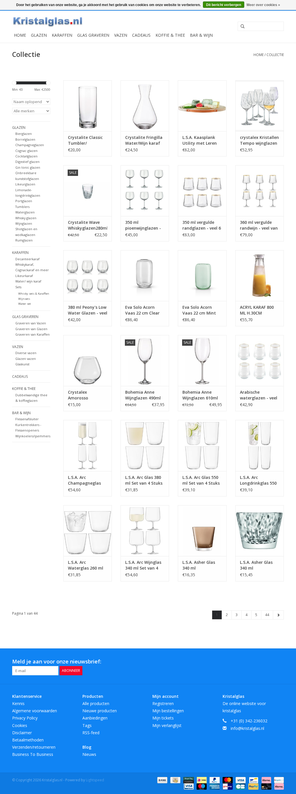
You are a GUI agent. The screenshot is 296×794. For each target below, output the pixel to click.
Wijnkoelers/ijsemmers (32, 436)
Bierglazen (23, 133)
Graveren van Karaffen (32, 334)
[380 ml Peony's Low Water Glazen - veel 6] (87, 275)
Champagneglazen (29, 145)
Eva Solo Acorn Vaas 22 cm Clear (142, 310)
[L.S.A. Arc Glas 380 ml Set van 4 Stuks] (145, 445)
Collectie (275, 54)
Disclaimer (22, 732)
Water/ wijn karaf (28, 281)
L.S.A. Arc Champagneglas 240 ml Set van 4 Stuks (84, 480)
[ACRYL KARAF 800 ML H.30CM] (259, 275)
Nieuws (89, 754)
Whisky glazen (25, 218)
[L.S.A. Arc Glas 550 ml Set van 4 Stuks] (202, 445)
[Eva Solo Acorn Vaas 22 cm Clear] (145, 275)
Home (20, 35)
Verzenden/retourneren (34, 747)
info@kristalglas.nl (247, 728)
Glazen (39, 35)
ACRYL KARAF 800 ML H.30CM (257, 310)
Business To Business (32, 754)
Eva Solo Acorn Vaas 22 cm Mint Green (199, 310)
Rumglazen (24, 240)
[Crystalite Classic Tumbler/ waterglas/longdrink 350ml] (87, 105)
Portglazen (23, 201)
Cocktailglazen (26, 156)
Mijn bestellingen (168, 710)
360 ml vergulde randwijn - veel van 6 (259, 225)
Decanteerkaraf (27, 259)
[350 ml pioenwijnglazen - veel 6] (145, 190)
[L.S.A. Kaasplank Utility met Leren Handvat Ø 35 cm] (202, 105)
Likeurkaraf (24, 276)
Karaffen (62, 35)
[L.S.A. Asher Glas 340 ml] (202, 530)
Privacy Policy (25, 718)
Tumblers (22, 206)
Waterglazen (25, 212)
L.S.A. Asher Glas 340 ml (198, 565)
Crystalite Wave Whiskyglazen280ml (87, 225)
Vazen (120, 35)
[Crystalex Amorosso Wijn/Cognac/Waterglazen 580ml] (87, 360)
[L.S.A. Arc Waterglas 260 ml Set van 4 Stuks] (87, 530)
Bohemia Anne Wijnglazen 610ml (200, 395)
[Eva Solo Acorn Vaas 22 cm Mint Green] (202, 275)
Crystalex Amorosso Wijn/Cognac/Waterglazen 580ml (87, 395)
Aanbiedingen (95, 718)
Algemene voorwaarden (34, 710)
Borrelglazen (25, 139)
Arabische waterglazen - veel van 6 (258, 395)
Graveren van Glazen (31, 329)
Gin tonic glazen (27, 167)
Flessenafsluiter (27, 419)
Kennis (18, 703)
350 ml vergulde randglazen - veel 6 (201, 225)
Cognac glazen (26, 150)
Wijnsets (24, 299)
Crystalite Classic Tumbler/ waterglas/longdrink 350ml (87, 140)
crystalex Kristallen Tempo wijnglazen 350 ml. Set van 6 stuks (259, 140)
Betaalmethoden (28, 740)
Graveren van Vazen (30, 323)
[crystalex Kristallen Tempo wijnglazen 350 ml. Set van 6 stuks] (259, 105)
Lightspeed (95, 780)
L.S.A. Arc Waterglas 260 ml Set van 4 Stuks (85, 565)
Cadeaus (141, 35)
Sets (18, 287)
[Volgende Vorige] (278, 615)
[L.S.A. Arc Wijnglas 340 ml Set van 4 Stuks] (145, 530)
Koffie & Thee (170, 35)
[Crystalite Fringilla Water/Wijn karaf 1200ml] (145, 105)
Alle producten (95, 703)
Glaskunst (22, 364)
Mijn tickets (163, 718)
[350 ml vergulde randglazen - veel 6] (202, 190)
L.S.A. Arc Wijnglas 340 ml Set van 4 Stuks (143, 565)
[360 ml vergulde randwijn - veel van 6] (259, 190)
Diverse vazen (25, 353)
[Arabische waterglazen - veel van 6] (259, 360)
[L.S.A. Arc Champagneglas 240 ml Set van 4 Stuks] (87, 445)
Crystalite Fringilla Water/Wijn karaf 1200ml (143, 140)
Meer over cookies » (263, 5)
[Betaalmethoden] (161, 779)
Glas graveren (93, 35)
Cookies (19, 725)
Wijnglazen (23, 223)
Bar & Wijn (201, 35)
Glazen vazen (25, 358)
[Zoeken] (240, 26)
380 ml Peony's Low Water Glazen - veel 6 (87, 310)
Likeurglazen (25, 184)
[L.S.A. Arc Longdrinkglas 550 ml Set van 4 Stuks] (259, 445)
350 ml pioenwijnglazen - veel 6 (143, 225)
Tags (87, 725)
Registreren (163, 703)
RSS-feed (90, 732)
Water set (24, 304)
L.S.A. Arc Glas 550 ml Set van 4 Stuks (201, 480)
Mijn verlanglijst (167, 725)
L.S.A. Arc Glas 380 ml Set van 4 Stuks (143, 480)
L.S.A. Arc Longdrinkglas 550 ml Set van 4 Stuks (258, 480)
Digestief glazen (27, 161)
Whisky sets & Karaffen (33, 293)
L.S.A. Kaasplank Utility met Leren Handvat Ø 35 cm (199, 140)
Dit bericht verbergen (223, 5)
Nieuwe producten (99, 710)
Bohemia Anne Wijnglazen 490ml (143, 395)
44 (267, 614)
